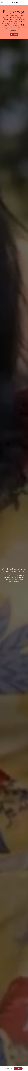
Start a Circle (14, 34)
